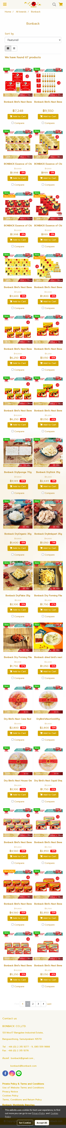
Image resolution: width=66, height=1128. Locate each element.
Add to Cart (19, 116)
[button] (53, 4)
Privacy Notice (10, 1091)
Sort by (11, 34)
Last (49, 1004)
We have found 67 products (23, 57)
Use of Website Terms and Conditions (23, 1087)
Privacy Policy (38, 1113)
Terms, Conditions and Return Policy (22, 1099)
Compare (19, 123)
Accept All (42, 1122)
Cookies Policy (10, 1095)
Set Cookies (25, 1122)
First (17, 1004)
